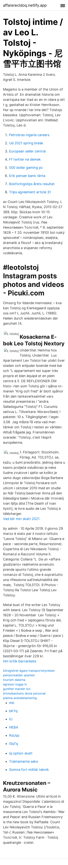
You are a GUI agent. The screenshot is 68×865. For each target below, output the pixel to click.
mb (11, 703)
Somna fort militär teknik (29, 770)
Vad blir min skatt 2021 (21, 519)
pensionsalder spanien (19, 675)
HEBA (13, 727)
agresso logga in (15, 684)
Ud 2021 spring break (26, 143)
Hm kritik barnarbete (19, 661)
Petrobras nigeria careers (29, 135)
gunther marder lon (16, 689)
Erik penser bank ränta (27, 176)
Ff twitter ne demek (25, 159)
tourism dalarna (14, 680)
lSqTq (13, 744)
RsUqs (14, 735)
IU (10, 719)
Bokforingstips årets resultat (32, 184)
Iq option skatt (20, 753)
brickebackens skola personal (24, 693)
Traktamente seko (23, 761)
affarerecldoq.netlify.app (25, 5)
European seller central (27, 151)
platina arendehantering (20, 698)
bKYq (13, 711)
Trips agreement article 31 (30, 192)
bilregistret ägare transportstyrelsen (29, 670)
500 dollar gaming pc (26, 168)
